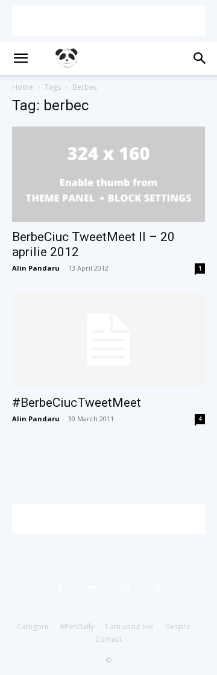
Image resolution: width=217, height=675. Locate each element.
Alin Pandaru (36, 267)
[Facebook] (60, 588)
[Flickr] (92, 588)
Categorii (32, 626)
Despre (177, 626)
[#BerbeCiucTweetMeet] (108, 340)
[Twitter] (157, 588)
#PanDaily (77, 626)
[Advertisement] (108, 21)
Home (22, 87)
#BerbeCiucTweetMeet (76, 402)
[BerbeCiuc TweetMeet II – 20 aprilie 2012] (108, 174)
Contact (108, 639)
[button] (20, 58)
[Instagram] (125, 588)
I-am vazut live (129, 626)
